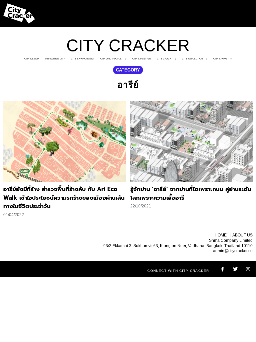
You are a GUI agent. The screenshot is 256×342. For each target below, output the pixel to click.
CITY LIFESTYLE (141, 58)
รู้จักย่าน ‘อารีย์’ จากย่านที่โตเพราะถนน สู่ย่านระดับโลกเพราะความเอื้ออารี (190, 193)
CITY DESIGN (31, 58)
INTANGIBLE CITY (55, 58)
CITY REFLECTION (192, 58)
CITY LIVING (220, 58)
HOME (221, 235)
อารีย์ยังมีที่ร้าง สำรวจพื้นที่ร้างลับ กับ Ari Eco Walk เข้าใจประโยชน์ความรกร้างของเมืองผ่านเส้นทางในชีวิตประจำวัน (64, 197)
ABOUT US (242, 235)
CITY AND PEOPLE (111, 58)
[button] (128, 70)
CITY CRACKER (128, 45)
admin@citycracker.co (233, 250)
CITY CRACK (164, 58)
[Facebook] (222, 269)
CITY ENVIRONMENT (82, 58)
